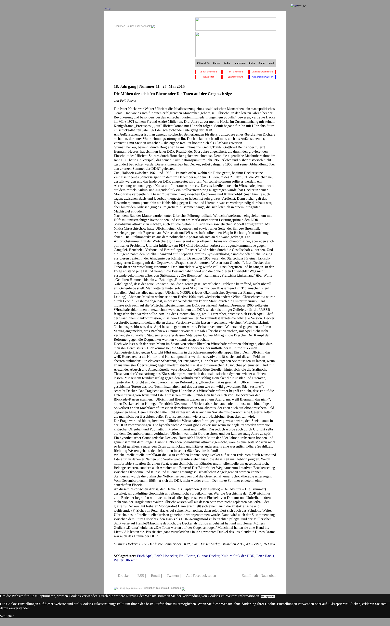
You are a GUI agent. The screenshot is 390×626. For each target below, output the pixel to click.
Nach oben (268, 575)
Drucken (124, 575)
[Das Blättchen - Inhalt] (134, 20)
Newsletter (208, 77)
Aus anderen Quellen (262, 77)
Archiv (227, 63)
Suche (262, 63)
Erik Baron (187, 556)
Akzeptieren (268, 596)
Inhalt (272, 63)
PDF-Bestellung (235, 72)
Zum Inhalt (250, 575)
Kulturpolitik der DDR (238, 556)
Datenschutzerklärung (262, 72)
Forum (216, 63)
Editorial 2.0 (203, 63)
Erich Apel (144, 556)
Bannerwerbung (236, 77)
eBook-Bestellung (208, 72)
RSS (141, 575)
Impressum (240, 63)
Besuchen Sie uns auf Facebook (132, 26)
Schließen (7, 616)
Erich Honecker (165, 556)
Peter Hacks (265, 556)
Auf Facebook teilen (201, 575)
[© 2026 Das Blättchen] (128, 588)
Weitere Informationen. (243, 596)
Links (252, 63)
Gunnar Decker (208, 556)
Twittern (173, 575)
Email (155, 575)
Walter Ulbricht (125, 560)
